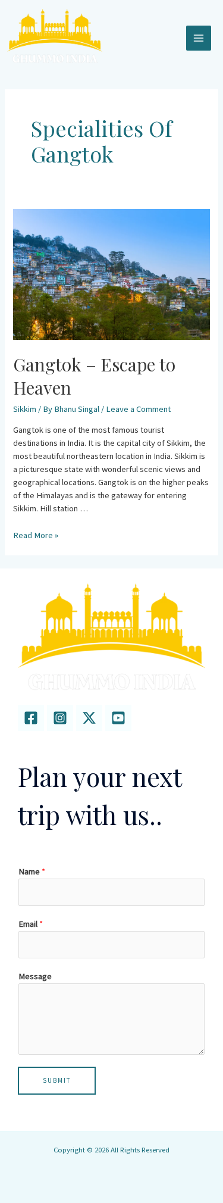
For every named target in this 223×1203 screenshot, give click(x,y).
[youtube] (118, 718)
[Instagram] (60, 718)
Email (30, 923)
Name (31, 871)
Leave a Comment (138, 409)
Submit (57, 1080)
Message (35, 976)
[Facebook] (31, 718)
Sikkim (24, 409)
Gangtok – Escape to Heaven (94, 375)
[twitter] (89, 718)
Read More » (35, 535)
